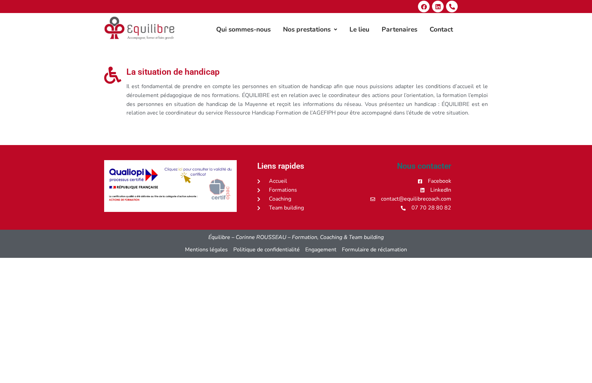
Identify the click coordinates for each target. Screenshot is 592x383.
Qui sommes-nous (243, 29)
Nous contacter (424, 166)
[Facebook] (424, 6)
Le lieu (359, 29)
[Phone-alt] (452, 6)
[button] (310, 29)
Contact (441, 29)
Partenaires (399, 29)
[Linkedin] (438, 6)
